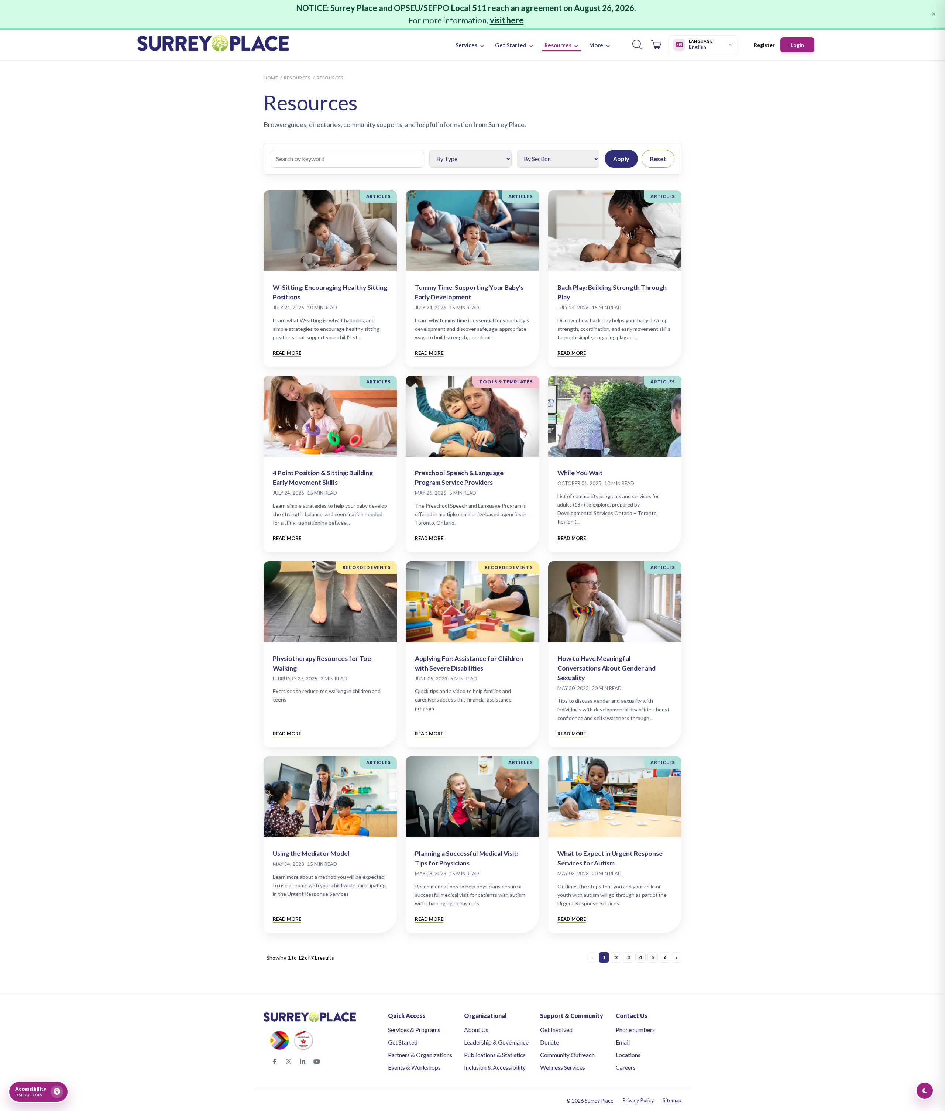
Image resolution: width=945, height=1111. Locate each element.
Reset (658, 158)
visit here (507, 20)
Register (764, 45)
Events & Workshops (414, 1067)
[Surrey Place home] (213, 44)
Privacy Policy (638, 1100)
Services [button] (467, 45)
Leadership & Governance (496, 1042)
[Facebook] (274, 1061)
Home (271, 77)
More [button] (596, 45)
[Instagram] (289, 1061)
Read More (287, 353)
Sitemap (672, 1100)
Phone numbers (635, 1029)
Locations (628, 1054)
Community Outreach (567, 1054)
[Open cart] (656, 44)
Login (797, 45)
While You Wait (580, 473)
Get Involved (556, 1029)
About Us (476, 1029)
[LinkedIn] (303, 1061)
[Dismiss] (934, 14)
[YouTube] (317, 1061)
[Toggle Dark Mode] (924, 1090)
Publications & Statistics (495, 1054)
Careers (626, 1067)
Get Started (402, 1042)
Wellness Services (562, 1067)
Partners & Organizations (420, 1054)
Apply (621, 158)
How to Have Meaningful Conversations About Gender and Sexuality (606, 668)
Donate (549, 1042)
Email (623, 1042)
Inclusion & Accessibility (495, 1067)
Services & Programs (414, 1029)
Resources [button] (558, 45)
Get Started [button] (511, 45)
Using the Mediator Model (311, 853)
